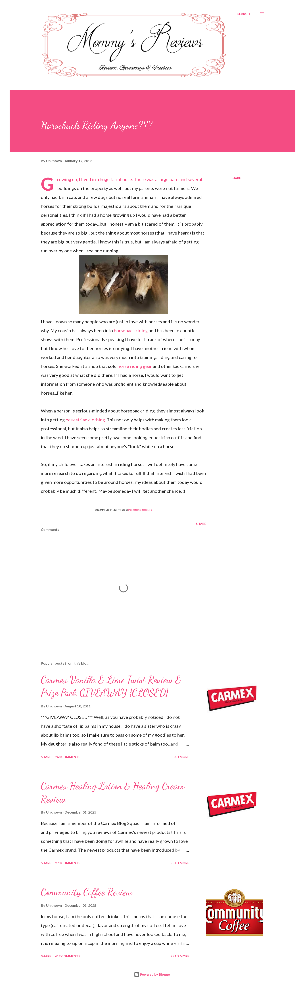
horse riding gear (135, 366)
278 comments (67, 863)
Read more (180, 757)
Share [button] (236, 178)
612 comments (67, 956)
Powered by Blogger (155, 974)
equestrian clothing (85, 419)
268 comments (67, 757)
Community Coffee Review (86, 892)
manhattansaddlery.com (140, 509)
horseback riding (131, 330)
